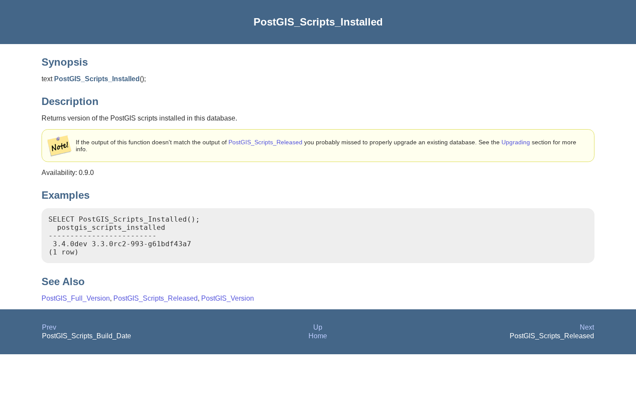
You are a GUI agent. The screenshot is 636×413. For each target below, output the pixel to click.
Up (317, 327)
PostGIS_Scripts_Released (265, 142)
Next (587, 327)
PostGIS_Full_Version (76, 298)
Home (317, 336)
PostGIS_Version (227, 298)
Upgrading (515, 142)
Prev (49, 327)
